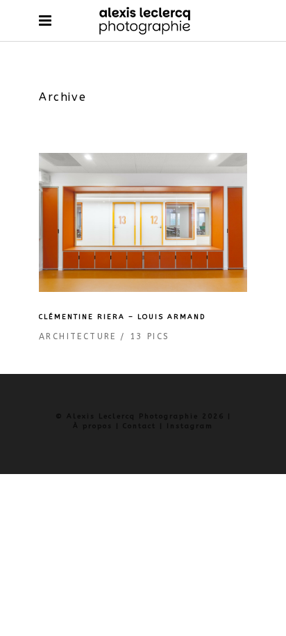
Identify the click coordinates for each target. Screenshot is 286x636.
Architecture (78, 336)
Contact (139, 426)
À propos (92, 426)
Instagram (190, 426)
